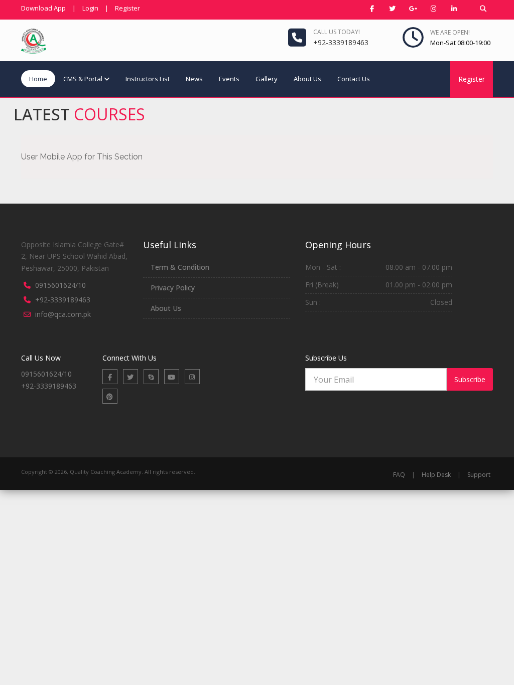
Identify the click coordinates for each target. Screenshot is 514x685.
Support (478, 474)
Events (229, 78)
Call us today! (336, 32)
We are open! (450, 32)
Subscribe (469, 379)
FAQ (399, 474)
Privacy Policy (173, 287)
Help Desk (436, 474)
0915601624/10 (60, 285)
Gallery (266, 78)
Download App (43, 8)
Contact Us (353, 78)
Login (90, 8)
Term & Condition (180, 267)
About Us (307, 78)
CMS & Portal (82, 78)
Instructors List (147, 78)
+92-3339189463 (62, 299)
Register (127, 8)
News (194, 78)
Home (38, 78)
